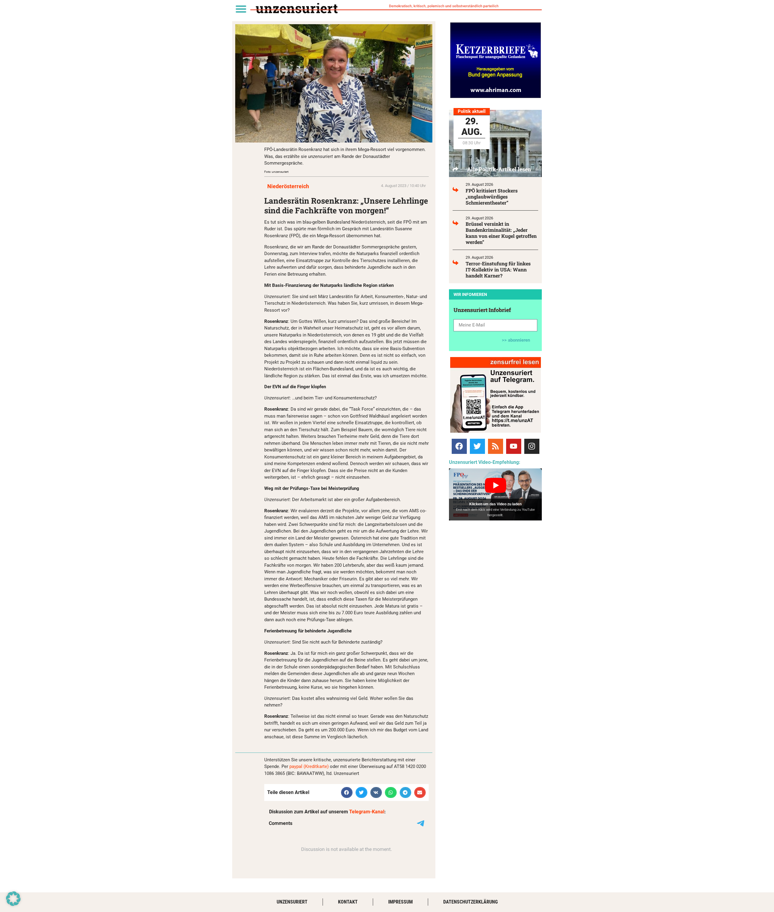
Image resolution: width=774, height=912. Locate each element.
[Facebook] (459, 446)
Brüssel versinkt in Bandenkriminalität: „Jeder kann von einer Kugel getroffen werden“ (501, 233)
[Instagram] (531, 446)
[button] (240, 8)
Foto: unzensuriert (276, 171)
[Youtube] (513, 446)
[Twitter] (477, 446)
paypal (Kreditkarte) (309, 766)
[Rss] (495, 446)
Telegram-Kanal (366, 812)
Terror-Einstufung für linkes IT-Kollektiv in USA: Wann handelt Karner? (498, 269)
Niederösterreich (288, 186)
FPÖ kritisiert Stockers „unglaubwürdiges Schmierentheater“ (492, 196)
